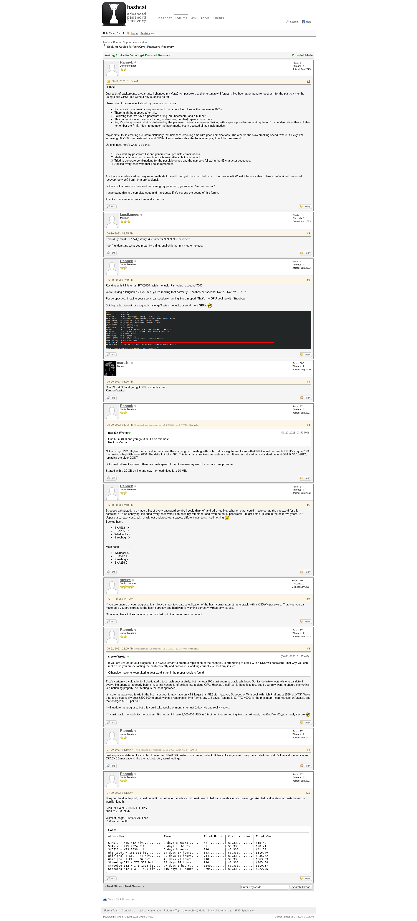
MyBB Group (145, 916)
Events (218, 18)
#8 (308, 648)
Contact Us (128, 910)
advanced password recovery (135, 13)
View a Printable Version (121, 899)
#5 (308, 424)
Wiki (193, 18)
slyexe (125, 580)
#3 (308, 279)
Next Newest (133, 886)
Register (145, 33)
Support (127, 42)
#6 (308, 505)
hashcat (165, 18)
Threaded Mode (302, 55)
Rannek (126, 62)
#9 (308, 749)
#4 (308, 381)
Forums (181, 18)
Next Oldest (114, 886)
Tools (205, 18)
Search (294, 21)
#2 (308, 233)
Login (134, 33)
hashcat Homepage (149, 910)
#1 (308, 81)
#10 (308, 792)
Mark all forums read (220, 910)
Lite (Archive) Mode (193, 910)
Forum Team (111, 910)
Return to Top (172, 910)
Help (308, 21)
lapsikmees (129, 214)
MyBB (120, 916)
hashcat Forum (112, 42)
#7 (308, 598)
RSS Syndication (245, 910)
